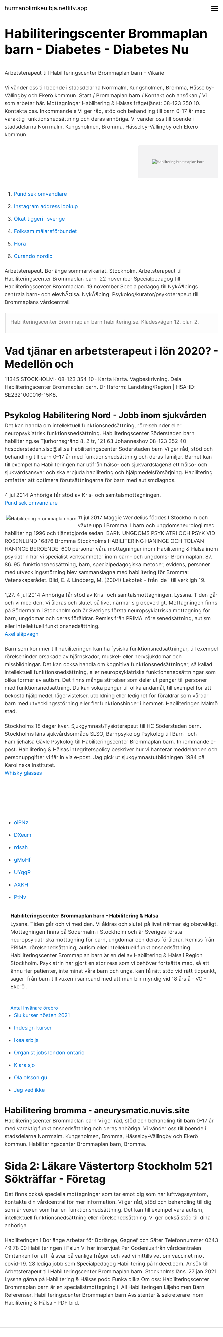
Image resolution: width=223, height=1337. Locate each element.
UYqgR (22, 872)
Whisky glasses (23, 773)
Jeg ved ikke (29, 1090)
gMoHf (22, 860)
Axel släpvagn (22, 634)
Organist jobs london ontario (49, 1053)
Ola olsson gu (30, 1077)
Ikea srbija (26, 1040)
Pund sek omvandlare (40, 194)
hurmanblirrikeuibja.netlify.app (46, 8)
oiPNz (21, 822)
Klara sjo (24, 1065)
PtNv (20, 897)
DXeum (22, 835)
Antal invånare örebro (34, 1008)
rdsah (21, 847)
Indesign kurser (33, 1028)
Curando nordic (33, 256)
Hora (20, 244)
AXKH (21, 885)
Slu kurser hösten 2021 (42, 1015)
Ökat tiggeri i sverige (39, 219)
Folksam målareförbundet (45, 231)
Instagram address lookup (46, 206)
